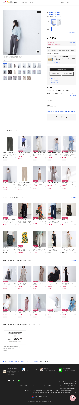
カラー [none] (48, 21)
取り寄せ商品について (55, 80)
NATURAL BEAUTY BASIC (54, 12)
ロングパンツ (35, 361)
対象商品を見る (72, 42)
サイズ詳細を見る (71, 32)
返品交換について (54, 82)
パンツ (28, 361)
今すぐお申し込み (57, 62)
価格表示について (54, 78)
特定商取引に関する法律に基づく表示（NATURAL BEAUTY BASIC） (61, 111)
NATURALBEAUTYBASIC (11, 361)
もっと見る (72, 95)
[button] (22, 34)
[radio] (53, 22)
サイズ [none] (48, 29)
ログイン (63, 2)
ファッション (22, 361)
